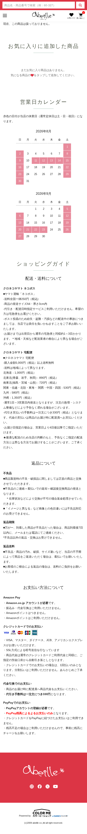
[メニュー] (4, 15)
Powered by (25, 816)
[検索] (80, 5)
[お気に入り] (71, 16)
